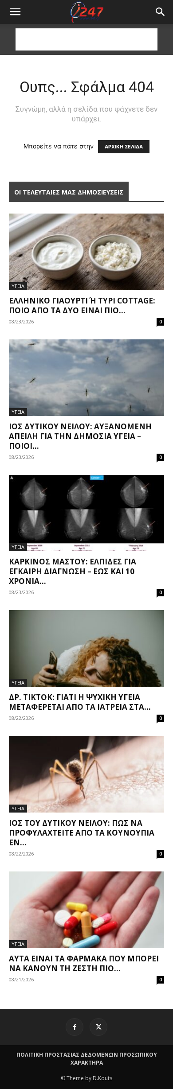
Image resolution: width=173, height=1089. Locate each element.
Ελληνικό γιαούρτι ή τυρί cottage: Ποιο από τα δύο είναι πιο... (82, 305)
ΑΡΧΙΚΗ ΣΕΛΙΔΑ (124, 147)
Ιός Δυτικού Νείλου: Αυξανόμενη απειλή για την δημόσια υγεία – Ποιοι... (80, 436)
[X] (98, 1027)
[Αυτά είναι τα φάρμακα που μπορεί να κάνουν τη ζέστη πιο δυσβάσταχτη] (86, 909)
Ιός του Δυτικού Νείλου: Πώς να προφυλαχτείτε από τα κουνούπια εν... (81, 833)
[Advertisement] (86, 39)
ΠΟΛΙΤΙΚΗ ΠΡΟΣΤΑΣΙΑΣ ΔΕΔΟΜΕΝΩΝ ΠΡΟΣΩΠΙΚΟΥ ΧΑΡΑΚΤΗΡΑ (86, 1058)
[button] (160, 12)
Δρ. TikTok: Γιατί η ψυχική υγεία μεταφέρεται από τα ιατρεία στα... (80, 702)
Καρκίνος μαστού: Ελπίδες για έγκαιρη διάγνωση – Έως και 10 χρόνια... (72, 571)
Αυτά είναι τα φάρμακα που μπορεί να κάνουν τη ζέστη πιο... (84, 963)
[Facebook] (74, 1027)
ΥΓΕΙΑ (18, 286)
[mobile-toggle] (15, 12)
